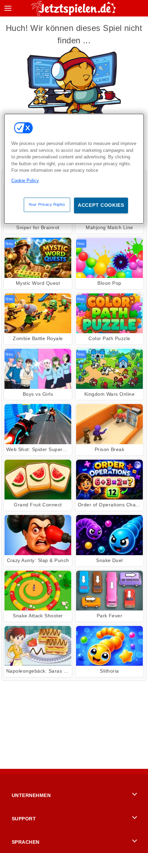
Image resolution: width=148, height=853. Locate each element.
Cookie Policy (25, 180)
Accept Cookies (101, 205)
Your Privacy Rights (47, 205)
